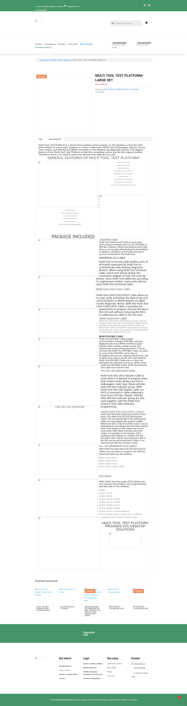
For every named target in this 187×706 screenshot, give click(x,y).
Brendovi (62, 44)
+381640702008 (139, 668)
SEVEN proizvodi (122, 89)
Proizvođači (72, 44)
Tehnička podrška (48, 6)
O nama (38, 6)
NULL (102, 92)
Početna (38, 44)
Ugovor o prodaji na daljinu (92, 664)
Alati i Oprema (109, 89)
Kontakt (59, 6)
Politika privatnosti (89, 668)
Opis (40, 139)
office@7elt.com (72, 6)
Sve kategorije (50, 44)
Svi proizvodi (134, 89)
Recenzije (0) (55, 139)
